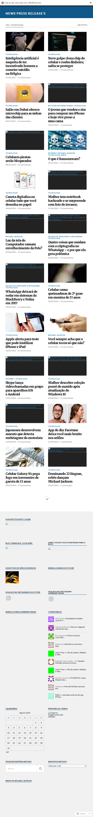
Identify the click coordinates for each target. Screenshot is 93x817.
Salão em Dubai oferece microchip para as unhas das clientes (23, 113)
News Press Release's (26, 13)
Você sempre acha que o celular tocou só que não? (66, 341)
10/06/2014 (11, 572)
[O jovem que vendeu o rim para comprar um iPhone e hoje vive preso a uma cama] (67, 92)
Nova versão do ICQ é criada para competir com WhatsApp (63, 521)
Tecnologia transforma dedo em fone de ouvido (23, 745)
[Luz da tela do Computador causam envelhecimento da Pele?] (25, 223)
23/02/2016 (53, 301)
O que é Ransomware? (64, 159)
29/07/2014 (11, 485)
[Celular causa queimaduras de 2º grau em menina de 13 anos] (67, 273)
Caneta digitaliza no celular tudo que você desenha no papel (21, 201)
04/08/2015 (53, 398)
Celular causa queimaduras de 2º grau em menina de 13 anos (65, 293)
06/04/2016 (53, 258)
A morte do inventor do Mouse (20, 785)
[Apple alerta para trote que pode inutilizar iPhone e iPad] (25, 322)
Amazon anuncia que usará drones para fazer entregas (63, 652)
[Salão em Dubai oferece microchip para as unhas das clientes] (25, 92)
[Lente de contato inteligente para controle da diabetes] (25, 500)
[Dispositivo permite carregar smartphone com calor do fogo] (67, 679)
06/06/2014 (53, 572)
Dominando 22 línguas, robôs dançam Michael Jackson (65, 477)
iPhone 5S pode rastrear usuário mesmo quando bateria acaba (65, 608)
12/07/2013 (11, 791)
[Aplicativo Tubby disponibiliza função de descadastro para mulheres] (25, 679)
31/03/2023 (11, 77)
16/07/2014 (11, 529)
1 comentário (66, 125)
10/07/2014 (53, 529)
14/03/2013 (53, 795)
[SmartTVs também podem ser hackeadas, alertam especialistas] (25, 544)
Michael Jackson (66, 153)
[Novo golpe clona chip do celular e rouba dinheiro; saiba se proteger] (67, 41)
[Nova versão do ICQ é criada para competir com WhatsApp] (67, 500)
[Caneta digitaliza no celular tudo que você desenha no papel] (25, 180)
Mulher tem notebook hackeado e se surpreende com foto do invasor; (67, 201)
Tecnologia (12, 54)
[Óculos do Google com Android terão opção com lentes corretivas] (67, 766)
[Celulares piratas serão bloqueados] (25, 140)
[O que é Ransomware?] (67, 140)
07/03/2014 (53, 616)
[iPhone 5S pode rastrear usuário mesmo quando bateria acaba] (67, 587)
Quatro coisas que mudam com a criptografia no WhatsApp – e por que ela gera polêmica (67, 248)
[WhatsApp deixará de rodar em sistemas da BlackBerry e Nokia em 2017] (25, 273)
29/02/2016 (11, 307)
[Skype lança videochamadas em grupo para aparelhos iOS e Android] (25, 366)
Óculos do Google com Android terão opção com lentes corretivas (66, 787)
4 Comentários (66, 208)
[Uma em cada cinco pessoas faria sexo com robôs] (25, 587)
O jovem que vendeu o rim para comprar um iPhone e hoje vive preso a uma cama (67, 115)
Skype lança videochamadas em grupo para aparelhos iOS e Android (24, 388)
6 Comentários (24, 616)
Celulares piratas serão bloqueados (18, 159)
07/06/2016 (11, 252)
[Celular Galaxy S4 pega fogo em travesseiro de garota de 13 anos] (25, 457)
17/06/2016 (53, 208)
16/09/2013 (53, 734)
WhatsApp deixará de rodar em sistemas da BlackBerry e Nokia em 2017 (21, 297)
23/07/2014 (53, 485)
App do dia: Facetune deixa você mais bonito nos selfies (65, 434)
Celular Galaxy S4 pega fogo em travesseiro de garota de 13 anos (23, 477)
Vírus (63, 155)
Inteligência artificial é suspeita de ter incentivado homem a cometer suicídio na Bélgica (22, 66)
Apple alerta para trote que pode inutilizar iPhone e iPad (22, 343)
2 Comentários (24, 307)
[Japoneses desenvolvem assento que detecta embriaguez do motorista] (25, 413)
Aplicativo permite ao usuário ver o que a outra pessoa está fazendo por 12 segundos (23, 654)
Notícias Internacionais (60, 106)
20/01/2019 (53, 125)
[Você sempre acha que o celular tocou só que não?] (67, 322)
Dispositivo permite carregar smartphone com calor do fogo (67, 699)
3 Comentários (66, 398)
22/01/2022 (53, 70)
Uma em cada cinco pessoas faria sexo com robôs (20, 608)
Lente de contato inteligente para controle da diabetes (24, 521)
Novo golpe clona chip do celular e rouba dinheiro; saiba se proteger (66, 62)
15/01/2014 (11, 664)
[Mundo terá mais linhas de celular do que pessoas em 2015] (67, 544)
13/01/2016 (11, 398)
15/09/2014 (11, 442)
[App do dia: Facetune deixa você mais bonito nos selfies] (67, 413)
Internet (52, 153)
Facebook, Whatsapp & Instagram (65, 237)
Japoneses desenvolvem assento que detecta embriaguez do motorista (24, 434)
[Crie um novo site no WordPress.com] (46, 2)
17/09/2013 (11, 751)
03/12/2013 (53, 660)
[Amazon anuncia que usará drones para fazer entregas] (67, 631)
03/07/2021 (11, 121)
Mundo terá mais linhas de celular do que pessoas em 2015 (66, 565)
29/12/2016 (53, 163)
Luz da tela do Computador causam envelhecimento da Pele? (24, 244)
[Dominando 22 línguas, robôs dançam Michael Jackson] (67, 457)
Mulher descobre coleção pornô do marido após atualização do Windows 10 (66, 388)
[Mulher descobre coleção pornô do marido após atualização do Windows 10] (67, 366)
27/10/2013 (53, 707)
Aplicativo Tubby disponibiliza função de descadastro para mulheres (23, 701)
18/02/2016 (11, 351)
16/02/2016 (53, 347)
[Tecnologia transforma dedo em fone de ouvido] (25, 726)
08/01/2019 (11, 165)
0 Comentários (24, 77)
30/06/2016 (11, 208)
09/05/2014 (11, 616)
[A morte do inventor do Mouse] (25, 766)
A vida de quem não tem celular (62, 728)
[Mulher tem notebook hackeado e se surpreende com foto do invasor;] (67, 180)
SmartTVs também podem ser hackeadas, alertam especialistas (22, 565)
